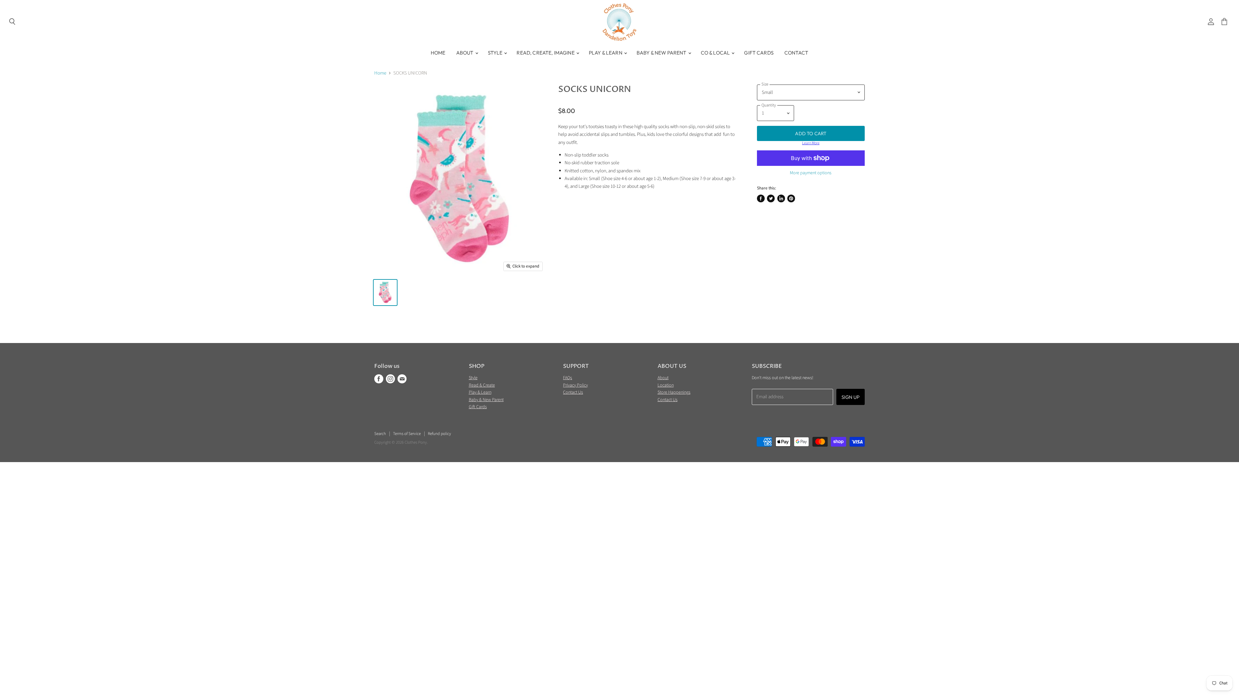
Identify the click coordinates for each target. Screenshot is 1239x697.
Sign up (850, 397)
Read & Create (482, 385)
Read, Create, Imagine (546, 52)
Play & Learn (606, 52)
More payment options (810, 173)
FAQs (567, 378)
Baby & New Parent (662, 52)
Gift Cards (759, 52)
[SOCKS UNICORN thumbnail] (385, 292)
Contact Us (573, 392)
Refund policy (439, 434)
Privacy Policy (575, 385)
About (465, 52)
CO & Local (716, 52)
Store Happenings (674, 392)
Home (438, 52)
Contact (796, 52)
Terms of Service (407, 434)
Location (666, 385)
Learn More (811, 143)
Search (380, 434)
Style (496, 52)
